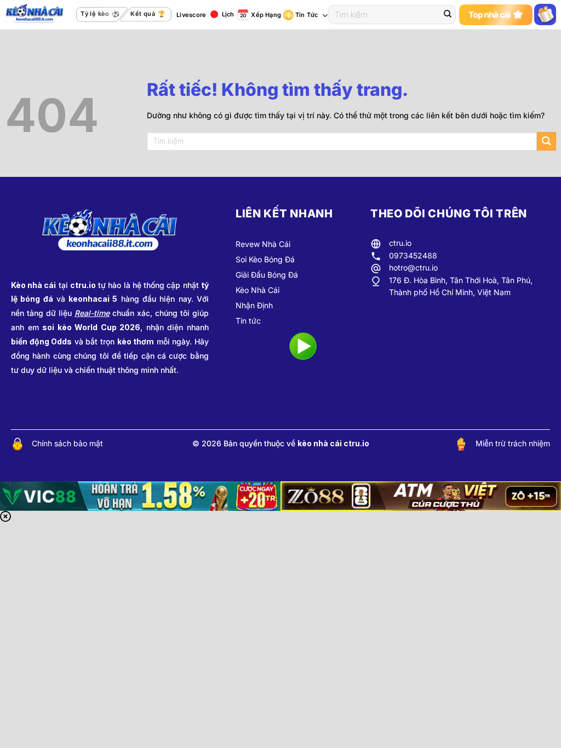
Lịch (228, 14)
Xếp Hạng (266, 15)
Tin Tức (306, 15)
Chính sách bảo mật (67, 443)
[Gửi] (447, 15)
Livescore (191, 15)
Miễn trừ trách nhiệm (513, 443)
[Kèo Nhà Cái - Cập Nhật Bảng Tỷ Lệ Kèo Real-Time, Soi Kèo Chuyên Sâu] (38, 15)
